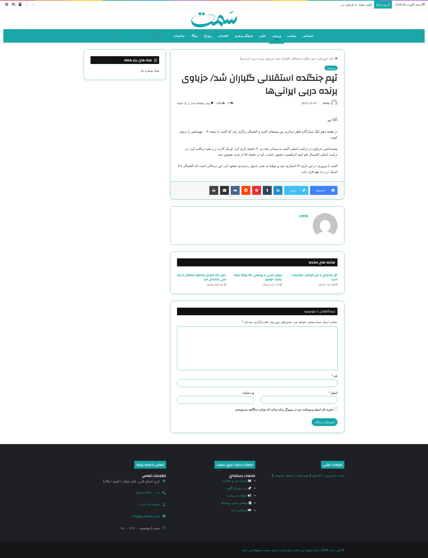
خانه (332, 58)
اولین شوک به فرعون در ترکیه (353, 4)
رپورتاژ (208, 35)
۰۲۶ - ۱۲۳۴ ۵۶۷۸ (148, 493)
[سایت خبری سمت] (214, 19)
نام (334, 376)
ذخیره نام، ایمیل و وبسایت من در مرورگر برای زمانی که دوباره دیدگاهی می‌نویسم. (284, 409)
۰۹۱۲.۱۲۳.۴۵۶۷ (149, 505)
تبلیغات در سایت (237, 495)
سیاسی (291, 35)
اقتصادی (223, 35)
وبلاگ (194, 35)
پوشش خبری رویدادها (234, 502)
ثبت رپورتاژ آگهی (237, 488)
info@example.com (146, 516)
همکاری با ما (239, 510)
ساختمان (179, 35)
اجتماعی (308, 35)
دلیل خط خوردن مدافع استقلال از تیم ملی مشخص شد (201, 277)
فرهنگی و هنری (244, 35)
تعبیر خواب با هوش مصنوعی (291, 475)
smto (326, 103)
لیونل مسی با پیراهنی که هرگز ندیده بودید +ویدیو (258, 277)
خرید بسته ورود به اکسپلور (328, 475)
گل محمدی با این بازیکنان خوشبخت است (314, 277)
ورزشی (276, 35)
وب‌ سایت (248, 392)
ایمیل (333, 392)
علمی (262, 35)
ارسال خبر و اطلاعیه (234, 480)
